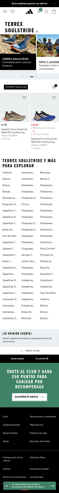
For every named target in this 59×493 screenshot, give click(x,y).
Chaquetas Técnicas (27, 211)
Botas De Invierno (26, 312)
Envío (5, 417)
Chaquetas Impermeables (29, 236)
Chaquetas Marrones (27, 242)
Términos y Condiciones (14, 477)
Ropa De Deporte (44, 268)
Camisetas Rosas (27, 179)
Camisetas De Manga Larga (10, 318)
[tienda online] (29, 13)
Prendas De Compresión (46, 255)
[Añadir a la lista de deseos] (24, 98)
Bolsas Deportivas (8, 192)
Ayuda (6, 441)
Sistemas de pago (38, 433)
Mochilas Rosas (45, 173)
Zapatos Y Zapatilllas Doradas (8, 249)
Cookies (7, 469)
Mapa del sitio (36, 425)
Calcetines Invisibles (46, 242)
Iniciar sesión (17, 359)
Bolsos (6, 185)
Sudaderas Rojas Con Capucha (27, 293)
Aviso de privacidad (39, 469)
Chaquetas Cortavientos (28, 268)
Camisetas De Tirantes (10, 299)
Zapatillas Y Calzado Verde (10, 293)
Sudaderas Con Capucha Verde (28, 306)
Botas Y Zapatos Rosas (11, 261)
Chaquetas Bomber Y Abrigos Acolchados (27, 192)
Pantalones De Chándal (48, 217)
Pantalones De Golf (48, 230)
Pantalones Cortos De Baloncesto (46, 185)
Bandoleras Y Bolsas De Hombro (10, 198)
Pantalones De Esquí (48, 223)
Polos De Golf (47, 249)
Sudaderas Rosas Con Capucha (27, 299)
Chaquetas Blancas (27, 217)
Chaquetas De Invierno (29, 198)
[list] (24, 87)
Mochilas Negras (26, 318)
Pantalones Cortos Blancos (46, 192)
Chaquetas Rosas (27, 249)
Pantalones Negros (46, 236)
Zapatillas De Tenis (10, 287)
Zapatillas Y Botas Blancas (10, 223)
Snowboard (46, 280)
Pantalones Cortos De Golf (48, 198)
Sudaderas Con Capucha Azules (28, 280)
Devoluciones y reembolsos (43, 417)
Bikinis (6, 179)
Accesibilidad (36, 477)
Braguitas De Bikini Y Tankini (10, 204)
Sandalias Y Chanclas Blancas (46, 274)
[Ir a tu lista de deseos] (12, 11)
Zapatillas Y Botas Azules (10, 211)
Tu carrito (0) (41, 359)
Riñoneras (45, 261)
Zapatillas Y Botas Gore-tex (9, 242)
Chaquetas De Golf (29, 230)
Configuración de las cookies (13, 459)
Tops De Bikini (48, 293)
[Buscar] (46, 11)
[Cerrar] (6, 486)
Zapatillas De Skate (10, 280)
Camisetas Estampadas (9, 306)
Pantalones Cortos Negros (48, 204)
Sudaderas (46, 287)
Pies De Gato (9, 236)
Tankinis (7, 173)
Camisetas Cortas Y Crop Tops (29, 274)
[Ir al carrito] (54, 11)
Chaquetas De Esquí (29, 223)
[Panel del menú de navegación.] (5, 11)
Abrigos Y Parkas (26, 255)
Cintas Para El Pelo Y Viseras (29, 261)
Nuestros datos (10, 433)
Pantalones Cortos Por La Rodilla (47, 211)
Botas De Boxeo (7, 230)
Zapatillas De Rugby (10, 268)
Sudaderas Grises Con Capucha (27, 287)
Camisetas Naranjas (27, 173)
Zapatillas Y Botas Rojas (9, 255)
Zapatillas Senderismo (9, 274)
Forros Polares (25, 204)
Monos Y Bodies (44, 179)
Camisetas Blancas (8, 312)
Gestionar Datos (37, 457)
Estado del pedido (11, 425)
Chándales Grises (27, 185)
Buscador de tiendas (40, 441)
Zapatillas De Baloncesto (10, 217)
